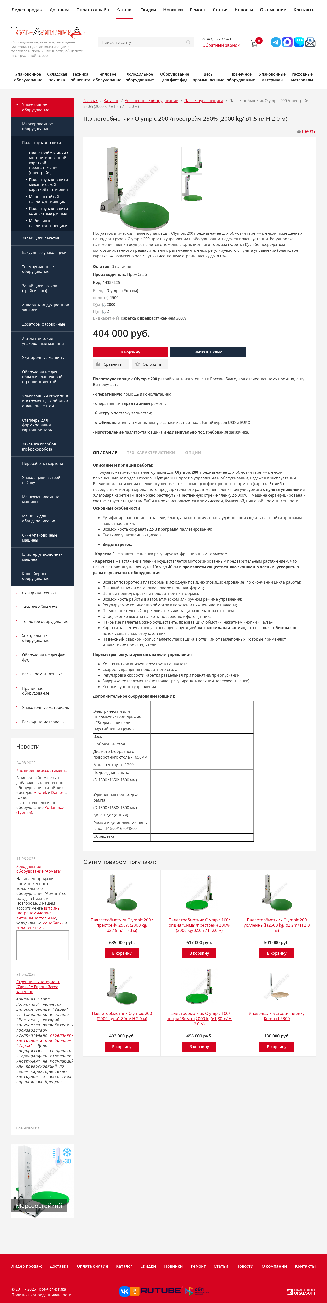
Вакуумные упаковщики (44, 252)
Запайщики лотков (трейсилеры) (39, 288)
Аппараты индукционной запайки (45, 307)
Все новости (27, 1128)
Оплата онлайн (92, 9)
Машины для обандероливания (39, 518)
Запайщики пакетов (40, 238)
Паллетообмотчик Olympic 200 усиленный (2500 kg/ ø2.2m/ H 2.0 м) (277, 925)
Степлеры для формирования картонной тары (37, 425)
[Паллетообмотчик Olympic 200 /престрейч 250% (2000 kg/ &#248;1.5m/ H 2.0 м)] (135, 189)
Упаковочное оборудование (28, 76)
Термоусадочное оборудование (38, 269)
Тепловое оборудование (107, 76)
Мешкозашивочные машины (40, 499)
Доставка (59, 9)
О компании (273, 9)
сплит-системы (30, 927)
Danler (57, 792)
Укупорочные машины (43, 357)
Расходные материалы (302, 76)
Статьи (220, 9)
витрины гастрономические (38, 911)
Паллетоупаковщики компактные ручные (48, 211)
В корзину (130, 352)
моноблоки (53, 923)
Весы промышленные (208, 76)
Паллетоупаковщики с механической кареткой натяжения (50, 184)
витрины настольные (36, 918)
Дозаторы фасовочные (43, 324)
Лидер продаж (27, 9)
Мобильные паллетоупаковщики (48, 223)
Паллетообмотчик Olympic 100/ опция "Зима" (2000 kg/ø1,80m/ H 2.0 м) (199, 1018)
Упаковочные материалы (272, 76)
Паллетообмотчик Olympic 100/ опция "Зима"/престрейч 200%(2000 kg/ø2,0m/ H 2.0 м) (199, 925)
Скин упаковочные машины (39, 537)
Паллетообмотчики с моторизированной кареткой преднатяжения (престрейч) (49, 163)
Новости (244, 9)
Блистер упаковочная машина (42, 557)
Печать (309, 131)
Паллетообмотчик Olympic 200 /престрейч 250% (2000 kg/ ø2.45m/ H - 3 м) (122, 925)
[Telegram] (276, 42)
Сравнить (113, 364)
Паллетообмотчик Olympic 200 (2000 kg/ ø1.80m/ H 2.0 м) (122, 1015)
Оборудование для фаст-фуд (174, 76)
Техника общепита (80, 76)
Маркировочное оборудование (37, 126)
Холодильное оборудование (140, 76)
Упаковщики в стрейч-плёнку (43, 480)
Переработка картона (42, 463)
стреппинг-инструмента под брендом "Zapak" (45, 1040)
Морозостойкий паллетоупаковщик (47, 199)
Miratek (40, 792)
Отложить (152, 364)
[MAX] (287, 42)
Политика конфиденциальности (41, 1295)
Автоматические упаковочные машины (43, 341)
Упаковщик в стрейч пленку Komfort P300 (277, 1015)
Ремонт (198, 9)
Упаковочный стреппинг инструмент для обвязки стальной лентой (45, 400)
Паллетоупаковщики (41, 142)
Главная (90, 100)
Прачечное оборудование (241, 76)
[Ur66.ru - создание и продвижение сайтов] (290, 1291)
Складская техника (57, 76)
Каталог (124, 9)
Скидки (148, 9)
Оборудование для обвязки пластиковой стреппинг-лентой (42, 376)
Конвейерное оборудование (35, 576)
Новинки (173, 9)
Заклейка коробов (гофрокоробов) (39, 446)
